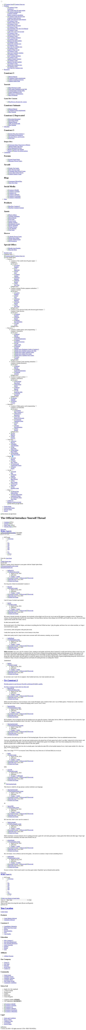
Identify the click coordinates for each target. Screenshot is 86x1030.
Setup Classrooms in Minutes (22, 145)
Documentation (8, 931)
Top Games (16, 168)
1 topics (13, 712)
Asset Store (10, 439)
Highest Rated (16, 239)
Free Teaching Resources (10, 943)
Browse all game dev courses (19, 102)
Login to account (16, 502)
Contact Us (10, 500)
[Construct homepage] (14, 4)
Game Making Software (10, 918)
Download (17, 119)
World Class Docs (18, 146)
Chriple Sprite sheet (6, 561)
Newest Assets (18, 236)
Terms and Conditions (10, 1018)
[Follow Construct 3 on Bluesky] (13, 194)
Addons (14, 215)
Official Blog (18, 181)
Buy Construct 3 (15, 206)
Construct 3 (23, 261)
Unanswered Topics (9, 508)
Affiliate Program (8, 956)
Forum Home (16, 159)
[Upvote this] (12, 578)
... (7, 542)
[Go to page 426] (10, 538)
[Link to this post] (11, 579)
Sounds (17, 224)
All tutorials (14, 95)
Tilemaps (13, 228)
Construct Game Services (27, 309)
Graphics (14, 222)
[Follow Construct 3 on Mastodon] (13, 197)
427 (8, 546)
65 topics (13, 775)
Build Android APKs (19, 90)
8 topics (13, 862)
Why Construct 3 (8, 940)
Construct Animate (24, 288)
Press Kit (6, 965)
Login (10, 253)
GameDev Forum (8, 976)
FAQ (12, 138)
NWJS (16, 120)
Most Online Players (17, 172)
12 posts (18, 862)
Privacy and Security (18, 137)
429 (8, 549)
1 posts (18, 576)
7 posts (18, 712)
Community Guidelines (10, 982)
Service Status (8, 1024)
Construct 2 (18, 377)
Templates (15, 225)
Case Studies (7, 934)
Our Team (6, 964)
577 (8, 552)
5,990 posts (20, 775)
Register (6, 253)
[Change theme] (15, 503)
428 (8, 548)
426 (8, 545)
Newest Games (15, 169)
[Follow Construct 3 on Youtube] (13, 191)
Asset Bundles (16, 248)
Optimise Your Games (28, 355)
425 (8, 543)
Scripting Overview (18, 79)
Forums (9, 456)
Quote (16, 581)
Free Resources (18, 135)
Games (14, 221)
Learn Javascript (8, 945)
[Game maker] (14, 256)
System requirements (19, 78)
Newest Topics (18, 161)
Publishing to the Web (21, 89)
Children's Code (8, 1021)
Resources (6, 69)
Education (6, 126)
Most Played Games (20, 171)
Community (7, 152)
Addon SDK (16, 81)
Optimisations (19, 93)
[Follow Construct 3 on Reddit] (13, 190)
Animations (16, 216)
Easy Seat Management (10, 942)
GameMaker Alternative (10, 926)
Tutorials (13, 112)
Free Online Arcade (9, 981)
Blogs (9, 490)
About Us (6, 962)
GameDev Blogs (8, 979)
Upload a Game (17, 174)
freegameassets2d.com (7, 567)
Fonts (12, 219)
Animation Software (9, 920)
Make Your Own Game (10, 928)
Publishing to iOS (17, 92)
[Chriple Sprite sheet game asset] (1, 560)
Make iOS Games (27, 354)
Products (6, 6)
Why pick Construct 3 (18, 133)
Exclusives (14, 241)
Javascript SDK (16, 123)
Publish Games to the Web (29, 351)
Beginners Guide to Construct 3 (30, 349)
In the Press (7, 967)
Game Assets (7, 975)
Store (5, 199)
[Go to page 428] (9, 554)
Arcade (9, 470)
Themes (14, 227)
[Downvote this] (26, 578)
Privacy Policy (8, 1019)
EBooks (14, 218)
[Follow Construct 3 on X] (11, 193)
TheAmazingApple (11, 784)
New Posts (14, 183)
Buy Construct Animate (17, 208)
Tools (12, 230)
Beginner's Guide (16, 87)
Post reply (3, 529)
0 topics (13, 576)
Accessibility (7, 1022)
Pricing (6, 929)
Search (6, 511)
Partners (6, 946)
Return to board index (14, 898)
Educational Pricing (16, 148)
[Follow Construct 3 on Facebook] (13, 196)
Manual (15, 76)
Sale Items (14, 249)
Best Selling (16, 238)
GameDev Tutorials (9, 978)
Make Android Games (28, 352)
